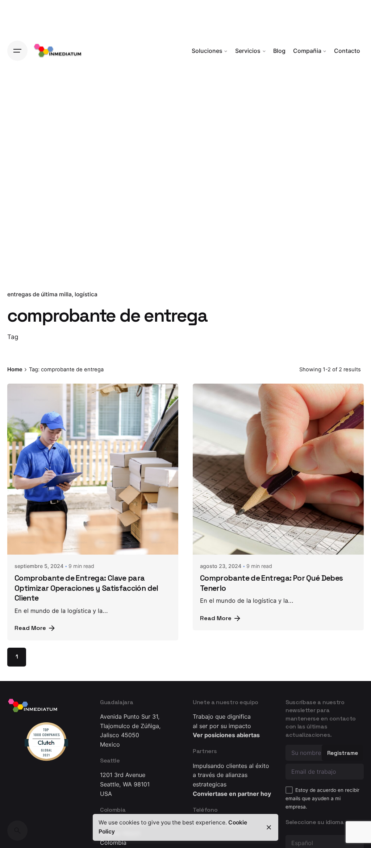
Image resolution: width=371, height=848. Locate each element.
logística (86, 294)
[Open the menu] (17, 51)
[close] (269, 827)
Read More (30, 628)
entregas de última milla (39, 294)
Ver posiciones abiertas (226, 735)
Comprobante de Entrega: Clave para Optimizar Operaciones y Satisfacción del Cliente (86, 588)
